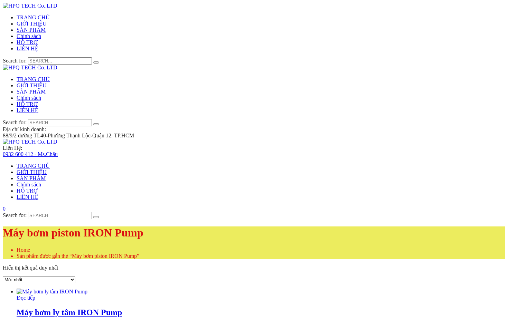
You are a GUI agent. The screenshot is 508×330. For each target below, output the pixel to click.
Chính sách (29, 36)
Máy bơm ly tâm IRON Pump (69, 312)
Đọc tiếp (26, 298)
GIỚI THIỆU (32, 24)
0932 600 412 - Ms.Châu (30, 154)
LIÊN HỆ (27, 48)
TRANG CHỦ (33, 17)
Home (23, 250)
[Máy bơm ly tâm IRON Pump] (52, 291)
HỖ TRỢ (27, 42)
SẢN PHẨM (31, 30)
